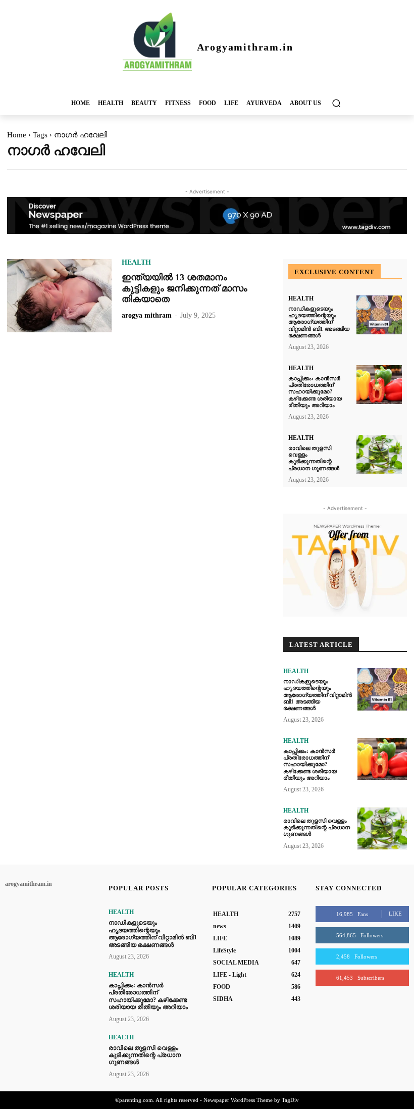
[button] (336, 103)
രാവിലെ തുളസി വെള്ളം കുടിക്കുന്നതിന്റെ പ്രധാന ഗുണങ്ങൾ (313, 458)
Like (395, 914)
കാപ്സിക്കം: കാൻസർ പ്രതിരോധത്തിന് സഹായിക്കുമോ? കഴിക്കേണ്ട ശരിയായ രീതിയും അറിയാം (315, 391)
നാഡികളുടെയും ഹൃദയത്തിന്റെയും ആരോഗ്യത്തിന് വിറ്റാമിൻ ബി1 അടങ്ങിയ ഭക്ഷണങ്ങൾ (318, 322)
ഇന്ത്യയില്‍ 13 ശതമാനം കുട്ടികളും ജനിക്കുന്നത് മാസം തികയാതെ (184, 288)
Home (16, 135)
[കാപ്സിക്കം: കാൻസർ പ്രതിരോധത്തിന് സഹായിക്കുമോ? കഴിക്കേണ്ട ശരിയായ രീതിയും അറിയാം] (379, 384)
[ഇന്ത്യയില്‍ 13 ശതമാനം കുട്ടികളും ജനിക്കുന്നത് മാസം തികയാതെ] (59, 295)
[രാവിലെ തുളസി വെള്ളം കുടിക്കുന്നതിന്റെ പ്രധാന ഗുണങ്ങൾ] (379, 454)
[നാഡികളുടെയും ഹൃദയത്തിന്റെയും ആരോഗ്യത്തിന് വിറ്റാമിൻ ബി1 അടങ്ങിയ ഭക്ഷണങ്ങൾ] (379, 314)
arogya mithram (147, 315)
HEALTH (136, 262)
